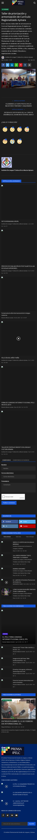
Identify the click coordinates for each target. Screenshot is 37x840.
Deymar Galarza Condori (8, 642)
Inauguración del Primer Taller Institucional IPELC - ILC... (21, 659)
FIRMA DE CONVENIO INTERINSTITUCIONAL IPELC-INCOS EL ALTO (18, 404)
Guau (19, 146)
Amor (19, 134)
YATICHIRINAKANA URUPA (9, 221)
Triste (12, 146)
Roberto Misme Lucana (7, 317)
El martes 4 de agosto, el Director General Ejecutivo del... (22, 670)
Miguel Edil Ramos (6, 727)
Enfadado (4, 146)
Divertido (26, 134)
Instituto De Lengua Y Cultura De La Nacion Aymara (19, 57)
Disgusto (12, 134)
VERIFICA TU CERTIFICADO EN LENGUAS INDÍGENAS (23, 543)
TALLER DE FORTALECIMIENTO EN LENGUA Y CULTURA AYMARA (16, 448)
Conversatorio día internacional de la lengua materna (15, 314)
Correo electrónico (7, 473)
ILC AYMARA (5, 9)
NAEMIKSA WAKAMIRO (19, 569)
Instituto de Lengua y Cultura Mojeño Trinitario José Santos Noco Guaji (22, 561)
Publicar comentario (9, 503)
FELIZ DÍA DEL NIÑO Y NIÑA (10, 358)
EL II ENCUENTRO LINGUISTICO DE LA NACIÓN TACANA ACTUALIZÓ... (22, 793)
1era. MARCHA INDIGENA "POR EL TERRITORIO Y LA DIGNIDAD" (22, 556)
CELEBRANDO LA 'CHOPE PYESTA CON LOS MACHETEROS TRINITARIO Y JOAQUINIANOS (18, 105)
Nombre (4, 465)
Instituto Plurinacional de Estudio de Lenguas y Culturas (22, 547)
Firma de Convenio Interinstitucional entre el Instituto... (23, 681)
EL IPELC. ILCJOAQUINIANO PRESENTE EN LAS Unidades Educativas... (23, 785)
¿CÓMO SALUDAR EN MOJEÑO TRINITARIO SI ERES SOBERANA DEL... (24, 590)
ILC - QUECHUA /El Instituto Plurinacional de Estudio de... (24, 581)
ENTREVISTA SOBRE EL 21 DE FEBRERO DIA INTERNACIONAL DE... (17, 722)
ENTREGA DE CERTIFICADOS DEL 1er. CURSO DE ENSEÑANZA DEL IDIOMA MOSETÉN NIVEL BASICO (18, 114)
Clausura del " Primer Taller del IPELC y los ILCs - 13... (23, 648)
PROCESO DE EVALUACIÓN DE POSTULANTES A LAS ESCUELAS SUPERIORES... (18, 267)
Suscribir (31, 824)
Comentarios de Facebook (21, 460)
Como (4, 134)
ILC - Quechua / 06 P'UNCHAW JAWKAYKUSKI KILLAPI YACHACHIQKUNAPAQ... (20, 803)
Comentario (5, 481)
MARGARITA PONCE (18, 584)
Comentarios (6, 460)
